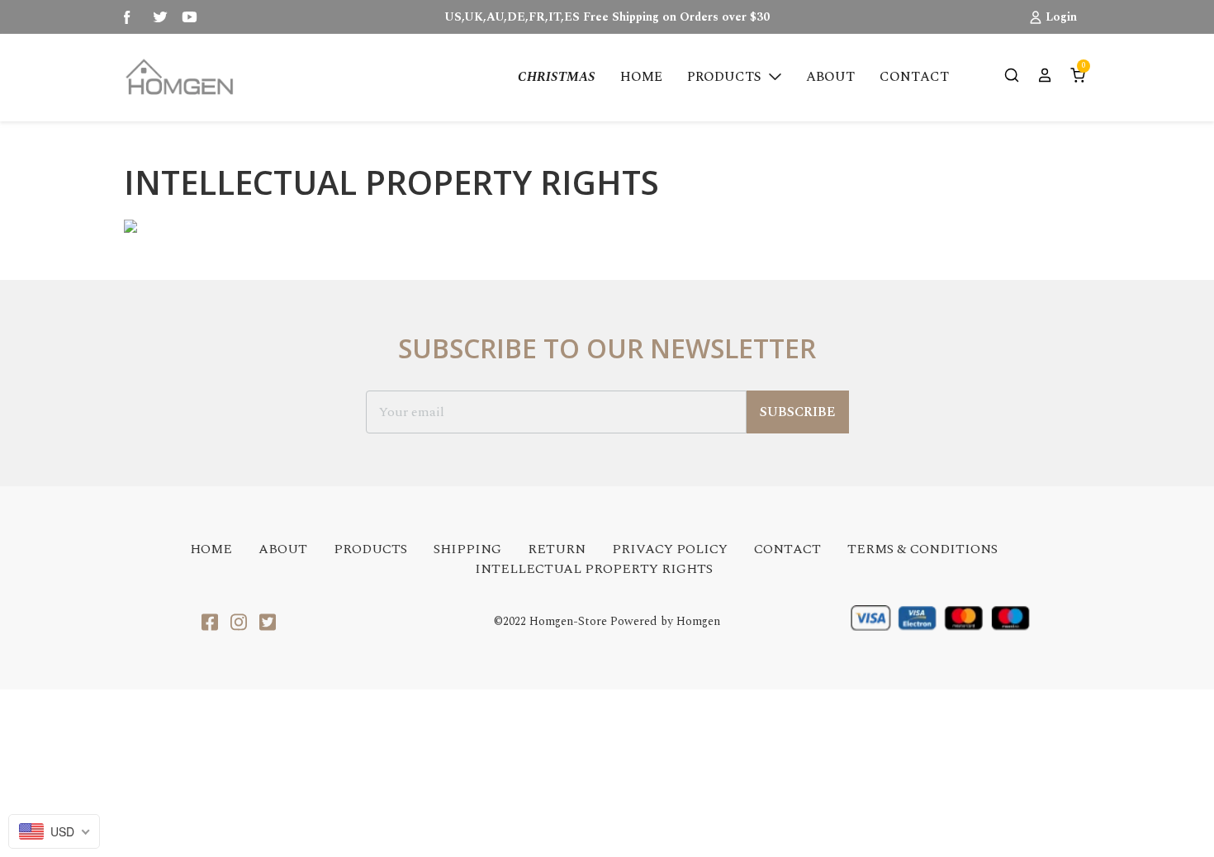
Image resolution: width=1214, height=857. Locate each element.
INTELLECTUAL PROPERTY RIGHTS (594, 569)
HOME (211, 549)
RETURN (557, 549)
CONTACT (787, 549)
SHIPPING (467, 549)
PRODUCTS (370, 549)
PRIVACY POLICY (670, 549)
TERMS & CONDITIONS (922, 549)
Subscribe (798, 412)
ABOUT (282, 549)
